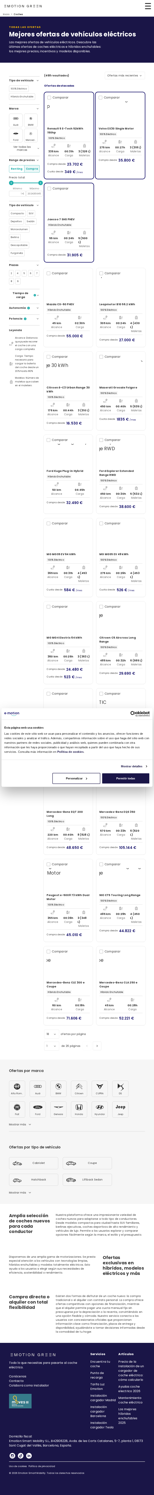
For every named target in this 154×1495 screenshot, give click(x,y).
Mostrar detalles (132, 766)
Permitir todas (125, 778)
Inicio (6, 14)
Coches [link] (18, 14)
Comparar (61, 97)
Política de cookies (70, 751)
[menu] (148, 6)
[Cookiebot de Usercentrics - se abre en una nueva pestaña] (133, 714)
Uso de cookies (18, 1466)
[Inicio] (23, 6)
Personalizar (74, 778)
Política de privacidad (42, 1466)
